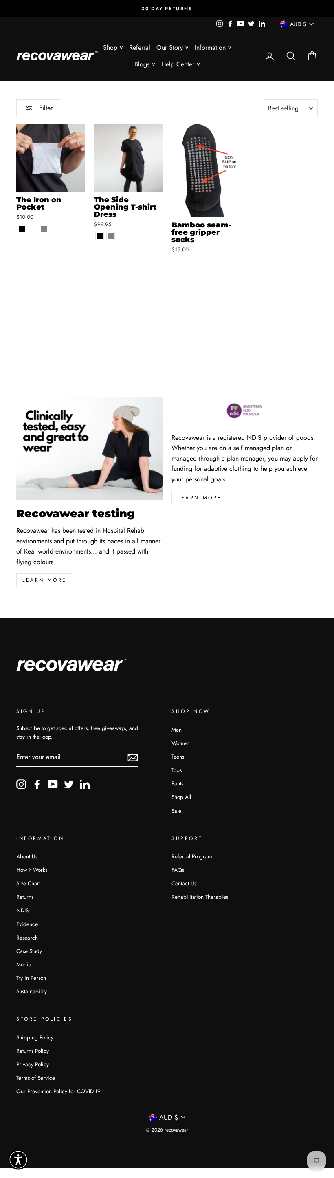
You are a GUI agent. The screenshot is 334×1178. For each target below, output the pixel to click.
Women (180, 743)
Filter (45, 108)
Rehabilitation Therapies (199, 897)
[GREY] (110, 236)
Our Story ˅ (172, 47)
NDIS (22, 910)
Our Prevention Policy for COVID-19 (58, 1091)
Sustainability (31, 991)
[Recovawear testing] (89, 449)
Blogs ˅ (144, 64)
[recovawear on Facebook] (37, 784)
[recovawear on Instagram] (21, 784)
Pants (177, 783)
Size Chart (28, 883)
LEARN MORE (200, 497)
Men (176, 730)
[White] (33, 229)
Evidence (27, 924)
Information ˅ (213, 47)
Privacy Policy (32, 1064)
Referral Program (191, 856)
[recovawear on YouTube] (53, 784)
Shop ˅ (113, 47)
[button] (18, 1159)
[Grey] (44, 229)
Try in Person (31, 978)
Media (23, 964)
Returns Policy (32, 1051)
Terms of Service (35, 1078)
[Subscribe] (132, 757)
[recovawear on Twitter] (69, 784)
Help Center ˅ (180, 64)
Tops (176, 770)
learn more (44, 580)
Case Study (29, 951)
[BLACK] (99, 236)
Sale (176, 811)
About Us (26, 856)
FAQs (177, 870)
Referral (139, 47)
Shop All (181, 797)
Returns (24, 897)
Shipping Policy (34, 1037)
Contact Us (183, 883)
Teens (177, 756)
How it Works (31, 870)
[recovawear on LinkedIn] (85, 784)
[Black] (22, 229)
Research (27, 937)
